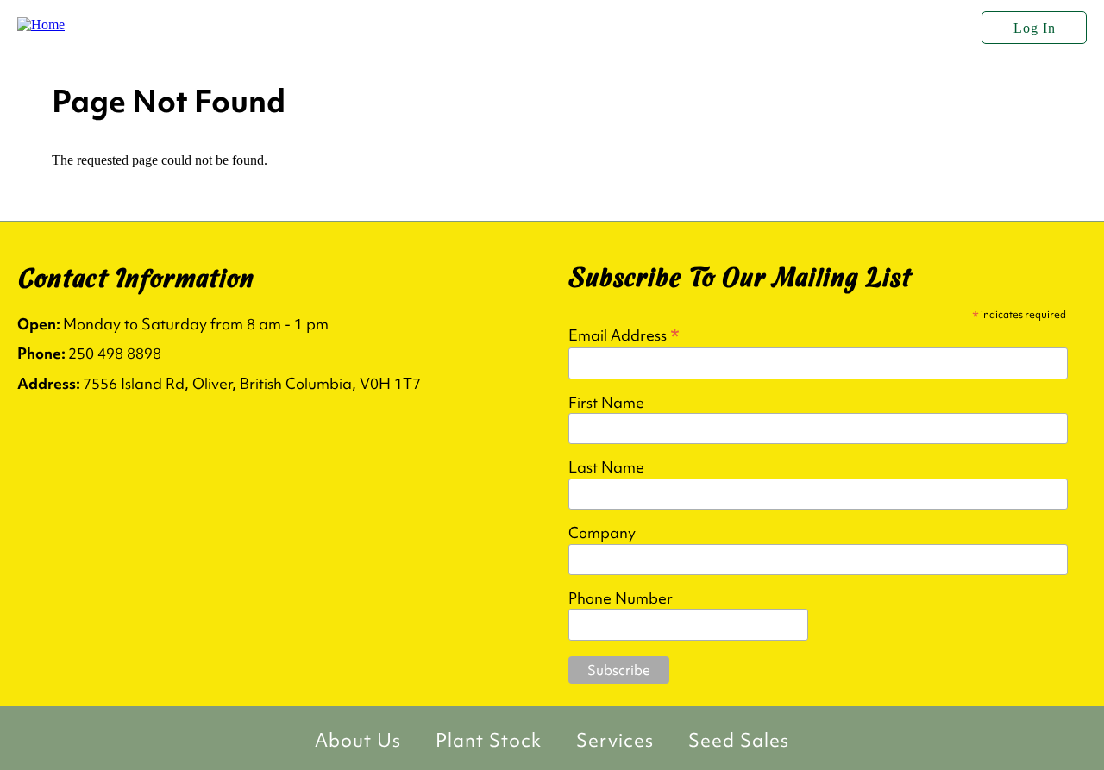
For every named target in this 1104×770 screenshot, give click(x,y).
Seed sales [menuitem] (738, 740)
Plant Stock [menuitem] (489, 740)
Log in (1034, 28)
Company (602, 533)
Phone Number (620, 598)
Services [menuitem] (615, 740)
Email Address (624, 334)
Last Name (606, 467)
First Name (606, 402)
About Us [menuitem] (358, 740)
